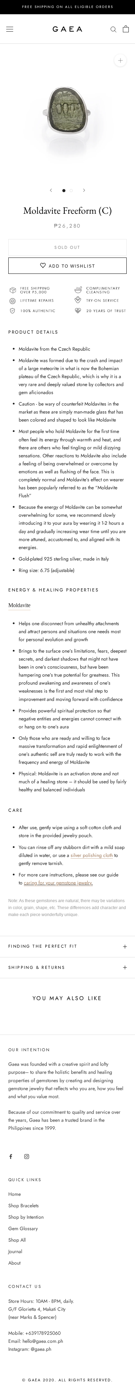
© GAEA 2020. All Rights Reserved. (67, 1380)
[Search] (113, 29)
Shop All (17, 1239)
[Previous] (51, 190)
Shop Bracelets (23, 1205)
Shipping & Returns (36, 967)
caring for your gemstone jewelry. (58, 882)
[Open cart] (126, 28)
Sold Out (67, 247)
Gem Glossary (23, 1228)
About (14, 1262)
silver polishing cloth (92, 855)
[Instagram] (26, 1156)
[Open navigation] (9, 29)
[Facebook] (10, 1156)
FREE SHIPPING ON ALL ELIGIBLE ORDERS (67, 6)
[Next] (84, 190)
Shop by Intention (26, 1217)
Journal (15, 1251)
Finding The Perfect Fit (42, 946)
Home (14, 1194)
